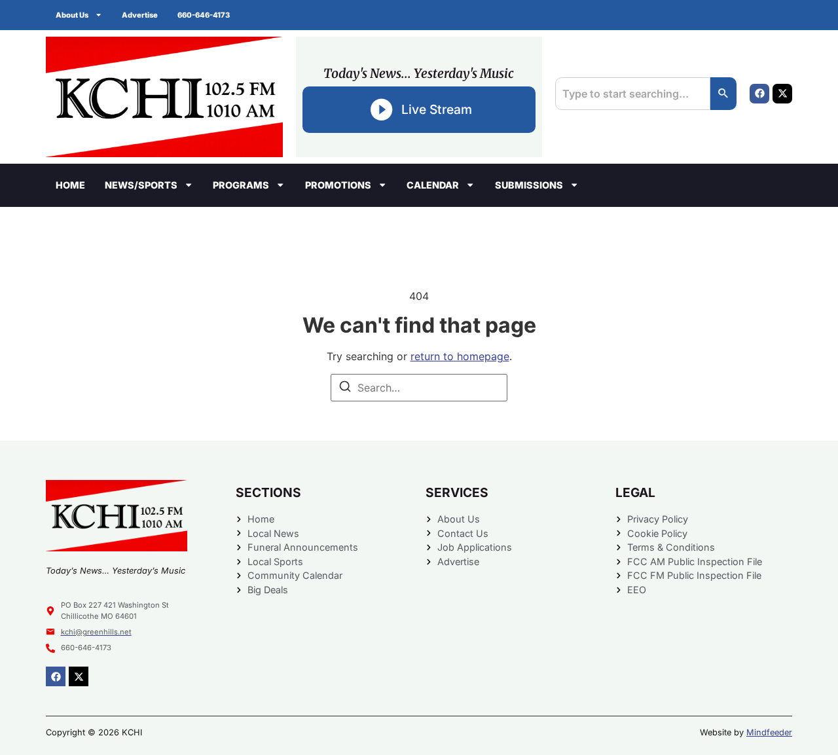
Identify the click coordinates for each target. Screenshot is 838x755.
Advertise (140, 15)
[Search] (723, 93)
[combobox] (632, 93)
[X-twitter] (782, 93)
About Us (72, 15)
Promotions (338, 185)
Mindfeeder (769, 732)
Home (70, 185)
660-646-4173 (203, 15)
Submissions (529, 185)
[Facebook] (759, 93)
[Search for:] (419, 387)
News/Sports (141, 185)
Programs (241, 185)
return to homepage (459, 356)
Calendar (433, 185)
